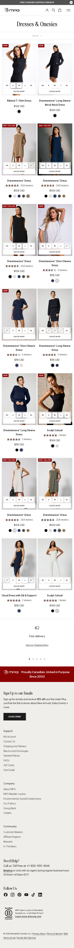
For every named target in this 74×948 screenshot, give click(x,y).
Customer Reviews (13, 832)
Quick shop (24, 91)
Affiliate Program (12, 836)
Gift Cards (8, 765)
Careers (7, 812)
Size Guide (9, 770)
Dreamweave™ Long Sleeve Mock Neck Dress (55, 102)
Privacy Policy (39, 933)
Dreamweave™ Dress (19, 180)
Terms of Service (54, 933)
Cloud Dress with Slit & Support (19, 595)
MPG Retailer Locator (14, 793)
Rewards (7, 841)
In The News (9, 846)
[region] (37, 639)
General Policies (11, 755)
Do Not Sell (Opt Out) (26, 937)
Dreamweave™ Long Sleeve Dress (55, 348)
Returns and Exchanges (15, 751)
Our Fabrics (9, 803)
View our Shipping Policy (37, 645)
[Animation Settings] (71, 2)
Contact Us (9, 741)
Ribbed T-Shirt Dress (19, 100)
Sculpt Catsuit (55, 430)
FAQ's (6, 760)
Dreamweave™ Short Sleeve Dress (55, 263)
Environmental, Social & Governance (22, 798)
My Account (9, 736)
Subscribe (14, 716)
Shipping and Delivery (14, 746)
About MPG (9, 789)
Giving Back (9, 808)
